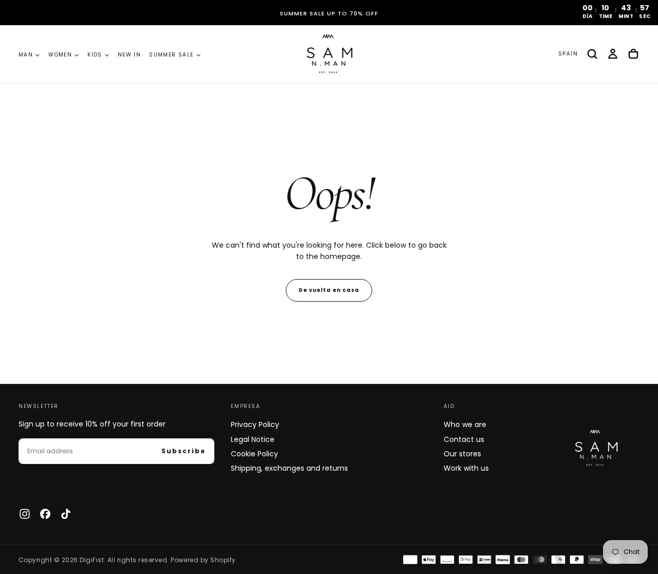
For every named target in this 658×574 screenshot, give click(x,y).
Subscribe (183, 451)
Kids (94, 55)
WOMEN (60, 55)
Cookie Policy (254, 454)
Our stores (462, 454)
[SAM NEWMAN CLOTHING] (594, 446)
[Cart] (633, 54)
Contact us (464, 439)
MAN (26, 55)
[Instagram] (25, 514)
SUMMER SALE (171, 55)
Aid (449, 406)
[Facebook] (45, 514)
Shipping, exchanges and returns (289, 468)
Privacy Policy (255, 424)
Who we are (465, 424)
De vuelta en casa (329, 290)
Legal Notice (253, 439)
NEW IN (129, 55)
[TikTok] (66, 514)
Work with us (466, 468)
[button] (568, 54)
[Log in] (613, 54)
